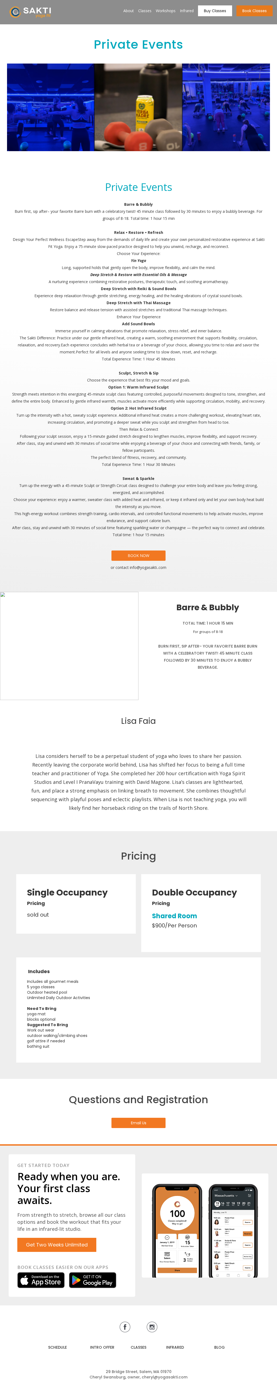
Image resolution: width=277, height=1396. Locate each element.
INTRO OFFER (102, 1347)
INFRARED (175, 1347)
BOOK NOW (138, 555)
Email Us (138, 1123)
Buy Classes (215, 11)
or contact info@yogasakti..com (138, 567)
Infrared (187, 10)
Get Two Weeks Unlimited (57, 1244)
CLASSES (138, 1347)
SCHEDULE (57, 1347)
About (128, 10)
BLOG (219, 1347)
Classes (144, 10)
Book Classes (254, 11)
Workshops (166, 10)
